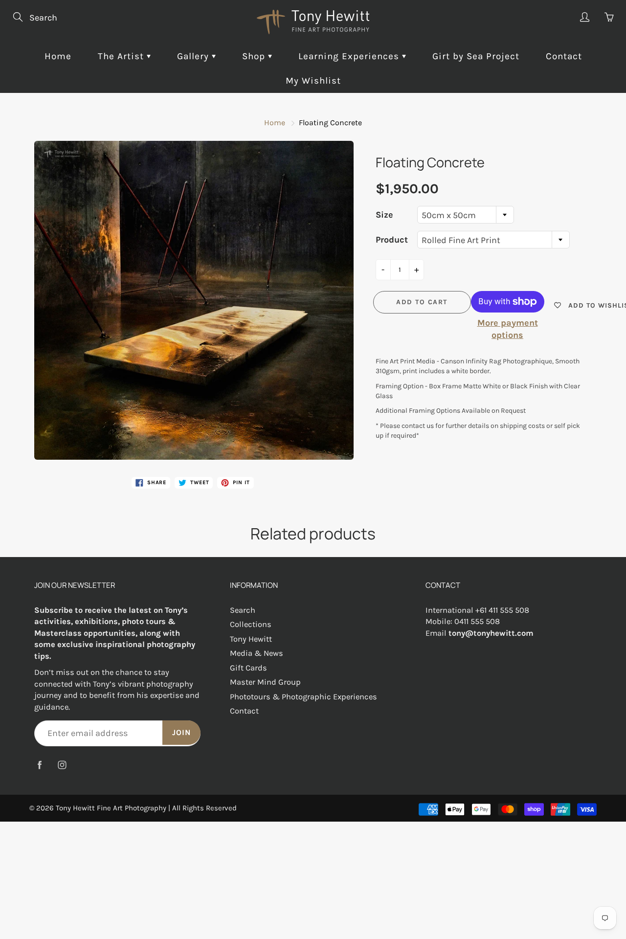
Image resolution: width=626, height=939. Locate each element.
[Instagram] (61, 764)
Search (242, 610)
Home (58, 56)
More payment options (507, 329)
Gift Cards (248, 667)
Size (384, 214)
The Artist (122, 56)
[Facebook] (39, 764)
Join (181, 732)
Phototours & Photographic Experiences (303, 696)
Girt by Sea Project (475, 56)
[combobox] (465, 215)
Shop (255, 56)
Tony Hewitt (251, 639)
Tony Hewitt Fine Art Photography (111, 808)
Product (392, 239)
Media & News (256, 653)
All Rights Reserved (204, 808)
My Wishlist (313, 80)
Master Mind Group (265, 682)
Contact (564, 56)
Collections (250, 624)
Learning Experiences (350, 56)
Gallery (194, 56)
